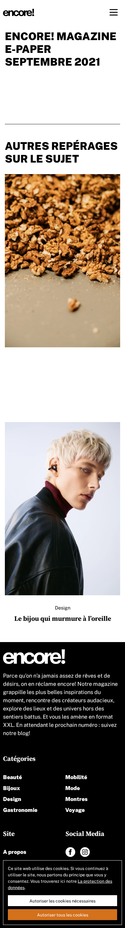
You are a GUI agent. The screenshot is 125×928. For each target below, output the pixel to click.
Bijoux (11, 787)
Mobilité (76, 776)
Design (12, 798)
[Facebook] (70, 852)
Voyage (75, 809)
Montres (76, 798)
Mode (72, 787)
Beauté (12, 776)
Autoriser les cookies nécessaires (62, 900)
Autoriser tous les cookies (62, 914)
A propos (14, 851)
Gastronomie (20, 809)
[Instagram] (85, 852)
